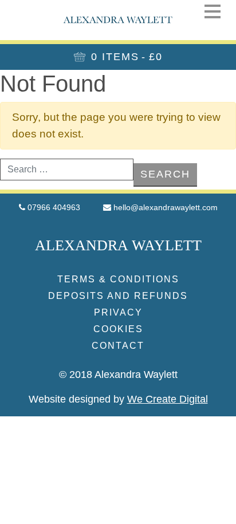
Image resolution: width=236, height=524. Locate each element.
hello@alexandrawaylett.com (165, 207)
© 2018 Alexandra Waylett (118, 374)
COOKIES (118, 329)
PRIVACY (118, 312)
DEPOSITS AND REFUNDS (118, 296)
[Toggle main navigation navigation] (212, 11)
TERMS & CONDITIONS (118, 279)
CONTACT (118, 345)
